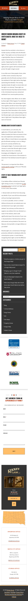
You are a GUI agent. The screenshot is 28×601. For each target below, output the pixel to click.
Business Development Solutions (13, 594)
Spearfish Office (14, 541)
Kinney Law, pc (10, 43)
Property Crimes (8, 323)
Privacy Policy (19, 592)
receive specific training (7, 167)
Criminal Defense (8, 309)
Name (4, 409)
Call (24, 8)
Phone (4, 425)
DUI (5, 316)
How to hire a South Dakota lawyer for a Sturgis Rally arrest (14, 266)
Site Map (13, 592)
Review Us (14, 498)
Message (5, 433)
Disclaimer (7, 592)
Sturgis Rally (7, 326)
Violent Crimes (8, 330)
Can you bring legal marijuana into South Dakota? (13, 278)
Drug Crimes (7, 312)
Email (15, 8)
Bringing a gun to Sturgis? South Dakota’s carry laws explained (12, 272)
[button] (5, 8)
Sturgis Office (14, 577)
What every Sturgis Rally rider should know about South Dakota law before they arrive (14, 285)
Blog (5, 305)
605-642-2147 (14, 492)
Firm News (7, 319)
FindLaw (14, 596)
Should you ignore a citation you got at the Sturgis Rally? (14, 260)
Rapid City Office (14, 560)
